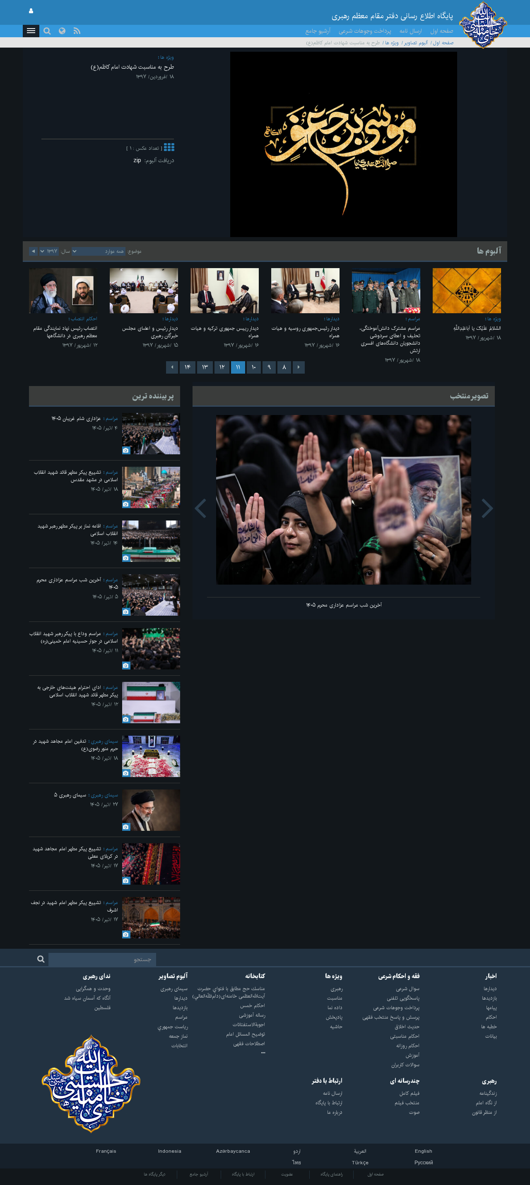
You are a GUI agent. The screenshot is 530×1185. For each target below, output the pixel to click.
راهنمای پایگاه (331, 1174)
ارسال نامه (411, 31)
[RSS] (77, 31)
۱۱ (238, 367)
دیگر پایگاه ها (155, 1174)
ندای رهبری (97, 976)
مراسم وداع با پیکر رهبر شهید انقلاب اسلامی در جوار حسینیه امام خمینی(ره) (73, 637)
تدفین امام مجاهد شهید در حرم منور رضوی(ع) (75, 745)
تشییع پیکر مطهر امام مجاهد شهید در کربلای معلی (75, 852)
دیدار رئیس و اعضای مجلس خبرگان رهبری (150, 332)
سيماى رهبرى (104, 741)
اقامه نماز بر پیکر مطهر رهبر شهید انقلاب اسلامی (78, 529)
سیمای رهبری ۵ (70, 795)
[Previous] (299, 367)
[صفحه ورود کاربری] (31, 11)
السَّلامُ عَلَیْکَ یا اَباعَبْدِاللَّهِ (477, 328)
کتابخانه (255, 976)
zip (139, 161)
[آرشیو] (226, 1053)
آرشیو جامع (318, 31)
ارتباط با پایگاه (243, 1174)
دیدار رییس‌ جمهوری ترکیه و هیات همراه (225, 332)
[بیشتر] (169, 148)
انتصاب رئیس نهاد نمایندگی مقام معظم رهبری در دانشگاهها (65, 332)
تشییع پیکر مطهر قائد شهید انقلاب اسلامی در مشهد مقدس (76, 476)
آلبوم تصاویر (416, 43)
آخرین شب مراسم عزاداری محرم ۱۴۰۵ (344, 605)
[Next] (172, 367)
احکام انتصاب (84, 319)
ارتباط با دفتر (326, 1081)
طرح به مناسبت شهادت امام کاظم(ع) (132, 67)
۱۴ (187, 367)
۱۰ (254, 367)
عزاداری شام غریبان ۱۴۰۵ (76, 418)
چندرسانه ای (404, 1081)
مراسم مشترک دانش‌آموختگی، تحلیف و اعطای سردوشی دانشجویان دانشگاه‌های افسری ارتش (390, 339)
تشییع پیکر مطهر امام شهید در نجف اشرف (74, 906)
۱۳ (205, 367)
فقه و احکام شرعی (398, 976)
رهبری (489, 1081)
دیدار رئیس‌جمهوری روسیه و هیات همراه (306, 332)
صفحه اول (441, 31)
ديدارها (333, 319)
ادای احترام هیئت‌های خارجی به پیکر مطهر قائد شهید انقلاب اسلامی (77, 691)
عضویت (287, 1174)
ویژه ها (392, 43)
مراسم (414, 319)
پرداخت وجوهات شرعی (365, 31)
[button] (31, 31)
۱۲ (221, 367)
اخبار (491, 976)
